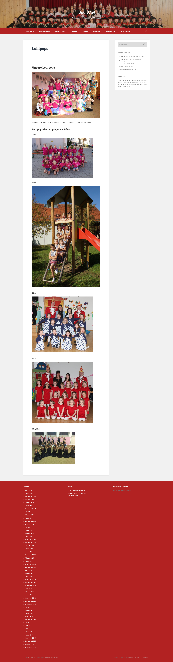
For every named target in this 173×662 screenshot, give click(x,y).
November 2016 (30, 641)
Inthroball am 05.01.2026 (126, 64)
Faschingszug (44, 31)
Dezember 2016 (30, 638)
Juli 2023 (28, 527)
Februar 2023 (29, 533)
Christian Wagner (51, 658)
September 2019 (30, 586)
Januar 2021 (29, 561)
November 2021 (30, 555)
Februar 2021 (29, 558)
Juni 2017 (28, 626)
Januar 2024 (29, 518)
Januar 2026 (29, 493)
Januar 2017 (29, 635)
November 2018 (30, 601)
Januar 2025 (29, 506)
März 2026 (28, 490)
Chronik (96, 31)
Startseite (30, 31)
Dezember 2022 (30, 539)
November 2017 (30, 619)
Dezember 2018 (30, 598)
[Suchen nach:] (132, 44)
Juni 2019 (28, 589)
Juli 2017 (28, 623)
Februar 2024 (29, 515)
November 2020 (30, 567)
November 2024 (30, 509)
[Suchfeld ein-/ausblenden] (146, 31)
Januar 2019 (29, 595)
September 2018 (30, 604)
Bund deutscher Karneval (76, 490)
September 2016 (30, 647)
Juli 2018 (28, 607)
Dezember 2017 (30, 616)
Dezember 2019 (30, 579)
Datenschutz (125, 31)
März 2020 (28, 570)
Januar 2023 (29, 536)
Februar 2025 (29, 503)
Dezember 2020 (30, 564)
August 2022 (29, 546)
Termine (85, 31)
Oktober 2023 (29, 524)
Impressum (110, 31)
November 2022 (30, 543)
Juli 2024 (28, 512)
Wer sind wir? (60, 31)
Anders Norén (134, 658)
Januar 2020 (29, 576)
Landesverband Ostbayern (77, 493)
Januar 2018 (29, 613)
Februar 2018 (29, 610)
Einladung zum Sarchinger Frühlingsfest (131, 56)
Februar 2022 (29, 549)
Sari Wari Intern (73, 495)
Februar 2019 (29, 592)
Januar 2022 (29, 552)
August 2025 (29, 499)
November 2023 (30, 521)
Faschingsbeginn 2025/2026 (127, 69)
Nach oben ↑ (145, 658)
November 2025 (30, 496)
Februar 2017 (29, 632)
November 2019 (30, 583)
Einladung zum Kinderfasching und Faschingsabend (130, 60)
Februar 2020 (29, 573)
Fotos (74, 31)
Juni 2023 (28, 530)
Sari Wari (86, 12)
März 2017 (28, 629)
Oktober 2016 (29, 644)
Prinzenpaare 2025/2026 (126, 67)
